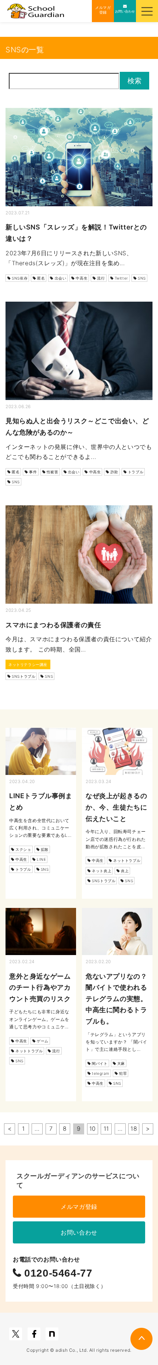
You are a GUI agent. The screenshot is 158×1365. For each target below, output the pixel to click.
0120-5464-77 (57, 1273)
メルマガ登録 (79, 1206)
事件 (33, 472)
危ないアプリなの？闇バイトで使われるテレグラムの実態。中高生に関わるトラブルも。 (116, 998)
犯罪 (123, 1073)
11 (106, 1128)
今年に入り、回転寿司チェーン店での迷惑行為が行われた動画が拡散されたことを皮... (116, 839)
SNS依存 (20, 278)
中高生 (81, 278)
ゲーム (43, 1041)
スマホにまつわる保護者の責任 (53, 625)
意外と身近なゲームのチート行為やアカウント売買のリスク (40, 987)
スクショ (23, 849)
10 (92, 1128)
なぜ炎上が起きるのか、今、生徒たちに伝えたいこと (116, 807)
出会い (61, 278)
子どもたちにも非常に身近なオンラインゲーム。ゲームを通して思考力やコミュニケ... (39, 1019)
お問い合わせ (79, 1232)
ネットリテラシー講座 (27, 664)
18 (133, 1128)
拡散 (45, 849)
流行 (101, 278)
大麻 (121, 1063)
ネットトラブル (126, 860)
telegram (100, 1073)
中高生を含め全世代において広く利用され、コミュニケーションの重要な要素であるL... (40, 828)
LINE (41, 859)
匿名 (41, 278)
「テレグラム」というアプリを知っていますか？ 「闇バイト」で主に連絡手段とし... (116, 1042)
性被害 (52, 472)
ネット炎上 (101, 871)
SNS (142, 278)
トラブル (135, 472)
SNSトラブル (23, 676)
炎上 (125, 871)
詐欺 (114, 472)
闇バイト (99, 1063)
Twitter (121, 278)
